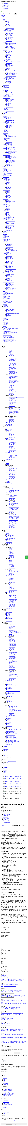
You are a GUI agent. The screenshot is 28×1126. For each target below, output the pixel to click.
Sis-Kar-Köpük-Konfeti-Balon (10, 298)
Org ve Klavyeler (10, 140)
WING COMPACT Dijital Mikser (13, 1014)
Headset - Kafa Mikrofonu (12, 250)
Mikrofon (5, 42)
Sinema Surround (10, 217)
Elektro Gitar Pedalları (11, 156)
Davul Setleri (9, 248)
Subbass (8, 184)
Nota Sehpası (9, 311)
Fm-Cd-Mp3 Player (10, 74)
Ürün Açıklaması (7, 814)
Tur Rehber (8, 82)
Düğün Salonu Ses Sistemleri (10, 332)
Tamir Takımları (10, 228)
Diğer (7, 69)
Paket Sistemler (6, 83)
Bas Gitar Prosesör (10, 161)
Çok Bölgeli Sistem (7, 173)
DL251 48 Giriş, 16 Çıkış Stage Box (12, 991)
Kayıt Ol (8, 762)
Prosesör (8, 104)
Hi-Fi (7, 56)
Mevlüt (8, 200)
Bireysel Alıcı (12, 647)
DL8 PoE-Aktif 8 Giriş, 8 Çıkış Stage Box (13, 996)
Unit (7, 222)
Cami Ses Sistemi (7, 331)
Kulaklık (5, 50)
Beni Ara (5, 819)
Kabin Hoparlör (7, 30)
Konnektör (5, 319)
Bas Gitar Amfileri (10, 152)
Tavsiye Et (5, 817)
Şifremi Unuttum (12, 761)
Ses (4, 19)
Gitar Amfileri (6, 148)
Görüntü (5, 304)
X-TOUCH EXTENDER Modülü (13, 1030)
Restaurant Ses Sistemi (8, 337)
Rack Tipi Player (10, 120)
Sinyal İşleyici (6, 60)
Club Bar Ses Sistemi (8, 336)
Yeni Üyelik (6, 1112)
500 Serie (8, 103)
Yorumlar (5, 815)
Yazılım (5, 108)
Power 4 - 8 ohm (10, 28)
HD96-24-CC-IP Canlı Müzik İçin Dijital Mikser (15, 1003)
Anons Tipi (8, 38)
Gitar (4, 134)
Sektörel (5, 327)
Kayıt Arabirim (6, 98)
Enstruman (5, 133)
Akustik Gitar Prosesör (11, 158)
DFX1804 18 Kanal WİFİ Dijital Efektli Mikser (13, 1042)
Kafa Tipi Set (9, 257)
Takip (4, 300)
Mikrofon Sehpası (10, 309)
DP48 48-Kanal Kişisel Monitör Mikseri (13, 980)
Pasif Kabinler (9, 33)
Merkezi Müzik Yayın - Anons (10, 70)
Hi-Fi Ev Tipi (9, 39)
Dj (4, 113)
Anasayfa (5, 3)
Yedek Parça (12, 604)
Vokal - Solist (9, 244)
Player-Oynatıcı (7, 117)
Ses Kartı (5, 90)
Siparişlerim (6, 5)
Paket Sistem (6, 87)
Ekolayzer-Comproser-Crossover (13, 61)
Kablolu (8, 208)
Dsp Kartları (9, 101)
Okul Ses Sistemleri (7, 333)
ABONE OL (17, 1053)
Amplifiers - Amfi (7, 170)
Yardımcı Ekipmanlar (11, 76)
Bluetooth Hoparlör (10, 201)
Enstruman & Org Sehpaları (12, 313)
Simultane (8, 81)
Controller (5, 89)
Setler (4, 114)
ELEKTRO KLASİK (11, 136)
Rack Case (5, 322)
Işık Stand (8, 315)
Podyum (5, 324)
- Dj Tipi (8, 25)
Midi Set (8, 124)
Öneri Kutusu (6, 822)
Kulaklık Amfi (9, 65)
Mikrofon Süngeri (10, 284)
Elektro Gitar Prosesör (11, 157)
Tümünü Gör (9, 41)
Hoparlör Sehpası (10, 310)
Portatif (8, 203)
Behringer (3, 1008)
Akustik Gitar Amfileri (11, 151)
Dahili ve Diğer (9, 94)
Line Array (8, 186)
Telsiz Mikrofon (10, 44)
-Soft (7, 1124)
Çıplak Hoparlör (10, 223)
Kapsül (8, 287)
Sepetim (5, 1105)
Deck (7, 21)
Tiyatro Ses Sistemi (7, 341)
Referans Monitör (7, 96)
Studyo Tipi (9, 35)
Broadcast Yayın (10, 47)
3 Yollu (8, 182)
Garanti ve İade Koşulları (9, 1093)
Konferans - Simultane (8, 78)
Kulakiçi (8, 54)
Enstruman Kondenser (11, 269)
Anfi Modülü (12, 605)
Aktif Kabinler (9, 32)
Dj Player (8, 118)
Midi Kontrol (9, 100)
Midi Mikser (9, 125)
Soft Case (5, 323)
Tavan (7, 212)
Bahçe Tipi (8, 215)
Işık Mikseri (6, 292)
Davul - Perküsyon (7, 144)
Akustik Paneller (10, 111)
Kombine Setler (9, 261)
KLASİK (8, 135)
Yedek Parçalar (9, 289)
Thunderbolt (9, 92)
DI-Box (8, 164)
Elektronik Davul (10, 146)
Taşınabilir (8, 34)
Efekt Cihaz (9, 63)
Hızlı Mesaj (6, 820)
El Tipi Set (8, 254)
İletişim (5, 1107)
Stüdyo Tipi (9, 51)
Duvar (7, 213)
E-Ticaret (10, 1124)
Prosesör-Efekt (6, 155)
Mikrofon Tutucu (10, 285)
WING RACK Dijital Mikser (12, 1008)
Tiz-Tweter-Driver (10, 221)
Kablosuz (8, 206)
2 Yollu (8, 181)
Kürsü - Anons (9, 247)
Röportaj (8, 279)
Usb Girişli (8, 267)
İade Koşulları (6, 818)
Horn (7, 214)
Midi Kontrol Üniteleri (8, 122)
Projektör (5, 305)
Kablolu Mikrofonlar (11, 43)
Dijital (7, 24)
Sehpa (4, 307)
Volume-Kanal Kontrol (11, 73)
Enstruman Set (9, 260)
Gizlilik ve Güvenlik (8, 1094)
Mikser (5, 20)
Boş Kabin (8, 227)
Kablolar (5, 174)
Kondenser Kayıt (10, 266)
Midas (2, 980)
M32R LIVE (7, 1025)
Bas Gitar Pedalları (10, 160)
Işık (4, 291)
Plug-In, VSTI (9, 107)
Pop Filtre (8, 283)
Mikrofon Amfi (9, 67)
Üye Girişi (5, 755)
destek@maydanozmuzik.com (10, 1120)
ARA (16, 13)
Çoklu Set (8, 188)
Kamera (8, 275)
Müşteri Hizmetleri (7, 1104)
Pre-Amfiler (12, 525)
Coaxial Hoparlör (10, 225)
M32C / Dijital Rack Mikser (10, 986)
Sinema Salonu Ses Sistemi (9, 340)
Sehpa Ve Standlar (7, 175)
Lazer (4, 297)
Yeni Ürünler (6, 1102)
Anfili (7, 22)
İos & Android (9, 57)
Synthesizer (9, 142)
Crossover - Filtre (10, 226)
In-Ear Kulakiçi (9, 37)
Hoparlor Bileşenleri (8, 219)
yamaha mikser (4, 976)
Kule (7, 183)
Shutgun (8, 278)
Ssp (1, 1042)
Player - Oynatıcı (7, 171)
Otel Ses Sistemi (7, 335)
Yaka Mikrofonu (10, 249)
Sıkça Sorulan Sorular (8, 1095)
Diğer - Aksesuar (7, 302)
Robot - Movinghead (8, 293)
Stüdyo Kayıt (9, 46)
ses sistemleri (3, 975)
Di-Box (8, 64)
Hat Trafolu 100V (10, 29)
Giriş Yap (3, 762)
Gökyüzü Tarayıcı (7, 301)
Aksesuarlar (9, 77)
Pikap (7, 121)
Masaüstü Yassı (9, 276)
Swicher (8, 68)
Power (4, 26)
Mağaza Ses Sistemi (7, 329)
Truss (4, 320)
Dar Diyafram (9, 271)
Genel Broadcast (10, 274)
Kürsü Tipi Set (9, 258)
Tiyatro (8, 252)
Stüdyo (5, 86)
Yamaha (2, 800)
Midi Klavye (6, 95)
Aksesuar (8, 59)
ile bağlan (3, 763)
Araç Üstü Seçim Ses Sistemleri (10, 328)
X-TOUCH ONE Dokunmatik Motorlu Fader (15, 1037)
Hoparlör (5, 169)
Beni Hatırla (5, 761)
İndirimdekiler (6, 1103)
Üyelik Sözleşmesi (7, 1090)
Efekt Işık (5, 294)
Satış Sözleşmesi (7, 1092)
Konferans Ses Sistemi (8, 339)
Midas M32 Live (7, 1019)
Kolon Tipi (8, 187)
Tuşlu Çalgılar (6, 138)
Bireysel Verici (9, 262)
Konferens (8, 79)
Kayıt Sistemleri (10, 99)
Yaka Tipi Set (9, 256)
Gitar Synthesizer (13, 523)
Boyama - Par (6, 296)
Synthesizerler (9, 105)
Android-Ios (9, 280)
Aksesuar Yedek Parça (11, 48)
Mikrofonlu (8, 55)
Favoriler (5, 8)
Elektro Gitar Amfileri (11, 149)
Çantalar (5, 129)
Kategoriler (6, 6)
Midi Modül (9, 127)
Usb (7, 91)
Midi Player (9, 126)
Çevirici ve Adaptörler (11, 288)
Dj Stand (8, 314)
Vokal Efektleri (9, 162)
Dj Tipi (8, 52)
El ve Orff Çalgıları (10, 147)
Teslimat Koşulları (7, 1089)
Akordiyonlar (9, 143)
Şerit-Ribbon (9, 270)
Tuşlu (4, 139)
